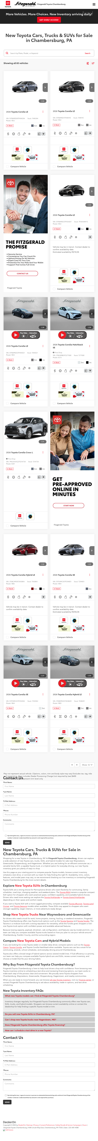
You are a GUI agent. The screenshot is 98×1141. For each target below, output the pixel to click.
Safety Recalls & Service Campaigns (68, 1125)
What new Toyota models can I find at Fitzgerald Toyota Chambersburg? (40, 995)
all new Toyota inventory (60, 979)
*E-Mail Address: (9, 801)
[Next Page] (76, 764)
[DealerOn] (9, 1122)
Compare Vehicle (18, 166)
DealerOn (21, 1125)
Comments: (7, 820)
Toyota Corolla (15, 947)
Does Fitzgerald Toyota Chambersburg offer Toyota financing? (35, 1024)
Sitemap (29, 1125)
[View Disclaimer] (29, 134)
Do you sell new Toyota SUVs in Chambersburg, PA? (30, 1013)
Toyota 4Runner (75, 903)
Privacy (36, 1125)
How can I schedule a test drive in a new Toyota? (28, 1030)
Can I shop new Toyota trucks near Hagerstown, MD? (30, 1019)
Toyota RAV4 (65, 892)
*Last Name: (7, 792)
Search (87, 53)
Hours (84, 1125)
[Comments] (39, 134)
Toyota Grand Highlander (74, 897)
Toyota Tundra (83, 921)
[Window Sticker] (43, 134)
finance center (85, 979)
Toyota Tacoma (66, 921)
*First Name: (7, 782)
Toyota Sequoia (20, 906)
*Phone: (6, 810)
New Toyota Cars (29, 940)
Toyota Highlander (52, 897)
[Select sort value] (92, 63)
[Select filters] (87, 63)
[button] (45, 87)
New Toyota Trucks (24, 914)
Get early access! (49, 19)
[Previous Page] (72, 764)
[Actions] (43, 111)
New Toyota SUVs (27, 885)
